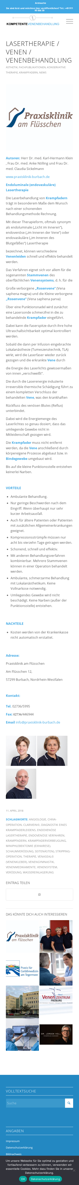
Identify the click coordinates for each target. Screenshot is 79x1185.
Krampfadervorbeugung (47, 841)
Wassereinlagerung (38, 872)
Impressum (13, 1141)
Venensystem (47, 867)
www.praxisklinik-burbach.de (28, 177)
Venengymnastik (41, 862)
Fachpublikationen (32, 67)
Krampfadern (28, 72)
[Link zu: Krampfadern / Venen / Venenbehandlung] (56, 969)
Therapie (29, 856)
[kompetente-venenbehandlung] (33, 21)
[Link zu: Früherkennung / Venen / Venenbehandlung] (22, 1034)
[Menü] (67, 21)
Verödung (13, 872)
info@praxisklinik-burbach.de (38, 722)
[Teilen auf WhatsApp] (39, 894)
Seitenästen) (44, 851)
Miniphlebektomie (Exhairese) (28, 846)
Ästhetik (12, 67)
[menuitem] (40, 3)
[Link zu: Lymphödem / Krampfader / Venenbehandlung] (22, 1002)
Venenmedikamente (21, 867)
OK (23, 1179)
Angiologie (37, 819)
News (42, 72)
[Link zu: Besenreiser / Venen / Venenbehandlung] (56, 1034)
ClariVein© (31, 825)
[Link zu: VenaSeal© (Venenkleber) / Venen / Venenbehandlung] (56, 1002)
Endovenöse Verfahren (46, 835)
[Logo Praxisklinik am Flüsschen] (39, 117)
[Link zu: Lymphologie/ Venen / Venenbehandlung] (22, 969)
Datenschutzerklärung (19, 1147)
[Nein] (74, 1170)
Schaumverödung (19, 851)
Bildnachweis (13, 1154)
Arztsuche (40, 2)
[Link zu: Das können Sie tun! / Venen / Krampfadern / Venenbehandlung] (56, 936)
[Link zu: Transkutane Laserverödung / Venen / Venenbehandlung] (22, 936)
